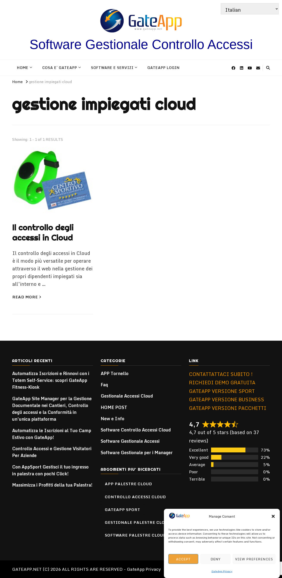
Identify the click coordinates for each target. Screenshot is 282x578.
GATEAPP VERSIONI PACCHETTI (227, 408)
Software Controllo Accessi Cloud (136, 429)
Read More (25, 297)
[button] (273, 516)
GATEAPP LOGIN (163, 68)
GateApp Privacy (222, 571)
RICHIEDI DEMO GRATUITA (222, 382)
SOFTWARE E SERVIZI (112, 68)
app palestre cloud (128, 484)
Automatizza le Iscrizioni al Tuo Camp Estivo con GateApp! (51, 434)
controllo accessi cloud (135, 497)
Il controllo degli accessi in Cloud (43, 232)
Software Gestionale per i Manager (137, 452)
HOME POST (114, 407)
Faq (104, 384)
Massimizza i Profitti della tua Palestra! (52, 484)
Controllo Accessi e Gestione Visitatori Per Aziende (51, 452)
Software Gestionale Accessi (130, 441)
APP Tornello (114, 373)
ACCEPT (183, 559)
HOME (22, 68)
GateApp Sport (122, 509)
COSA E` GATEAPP (59, 68)
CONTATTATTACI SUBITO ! (221, 374)
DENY (216, 559)
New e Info (112, 418)
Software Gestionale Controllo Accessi (141, 44)
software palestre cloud (135, 535)
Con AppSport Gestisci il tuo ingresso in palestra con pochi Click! (50, 470)
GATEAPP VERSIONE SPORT (222, 391)
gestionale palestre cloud (138, 522)
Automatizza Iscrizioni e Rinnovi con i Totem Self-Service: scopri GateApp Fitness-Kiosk (50, 380)
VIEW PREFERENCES (254, 559)
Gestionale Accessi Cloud (127, 395)
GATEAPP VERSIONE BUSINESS (226, 399)
